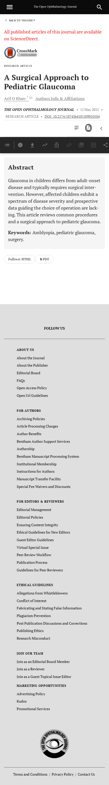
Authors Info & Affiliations (60, 98)
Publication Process (32, 562)
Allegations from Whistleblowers (42, 593)
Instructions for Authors (36, 471)
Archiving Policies (31, 418)
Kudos (22, 701)
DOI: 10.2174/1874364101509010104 (72, 116)
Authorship (25, 448)
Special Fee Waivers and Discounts (43, 486)
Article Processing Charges (37, 426)
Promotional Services (33, 708)
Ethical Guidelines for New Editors (43, 532)
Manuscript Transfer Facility (39, 478)
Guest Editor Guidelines (35, 539)
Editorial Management (34, 509)
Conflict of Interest (31, 600)
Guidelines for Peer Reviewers (40, 570)
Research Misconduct (33, 638)
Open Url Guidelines (32, 395)
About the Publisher (32, 365)
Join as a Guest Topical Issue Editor (44, 676)
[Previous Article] (101, 129)
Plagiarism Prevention (34, 615)
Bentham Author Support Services (43, 441)
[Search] (99, 7)
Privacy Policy (63, 774)
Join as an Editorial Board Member (43, 661)
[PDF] (88, 128)
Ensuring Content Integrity (37, 524)
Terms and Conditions (30, 774)
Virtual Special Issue (33, 547)
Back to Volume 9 (22, 20)
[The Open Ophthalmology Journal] (54, 743)
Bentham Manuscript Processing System (48, 456)
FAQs (21, 380)
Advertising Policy (31, 693)
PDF (46, 259)
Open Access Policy (32, 387)
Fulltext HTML (19, 259)
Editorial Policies (30, 517)
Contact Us (86, 774)
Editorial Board (28, 372)
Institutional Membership (37, 464)
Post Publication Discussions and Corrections (52, 623)
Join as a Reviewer (31, 669)
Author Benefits (29, 433)
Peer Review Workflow (34, 554)
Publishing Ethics (30, 630)
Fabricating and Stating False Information (49, 608)
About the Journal (31, 357)
